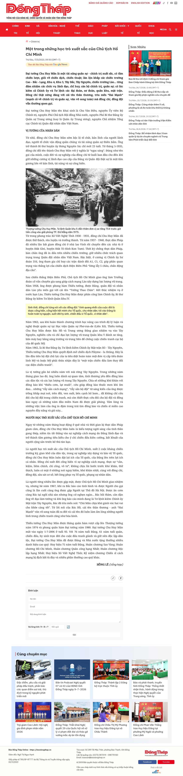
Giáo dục (90, 29)
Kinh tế (27, 29)
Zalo (176, 3)
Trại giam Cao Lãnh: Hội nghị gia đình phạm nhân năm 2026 (32, 728)
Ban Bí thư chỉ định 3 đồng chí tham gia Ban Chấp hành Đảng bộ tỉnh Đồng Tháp (150, 81)
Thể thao (77, 29)
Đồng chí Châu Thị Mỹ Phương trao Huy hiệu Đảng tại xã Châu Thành (110, 728)
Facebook (147, 762)
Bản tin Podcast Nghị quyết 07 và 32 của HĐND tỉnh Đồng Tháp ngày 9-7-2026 (71, 686)
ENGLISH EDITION (140, 3)
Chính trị (15, 29)
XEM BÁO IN (122, 3)
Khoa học (152, 29)
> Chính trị (34, 41)
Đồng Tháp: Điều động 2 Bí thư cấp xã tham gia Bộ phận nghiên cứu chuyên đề (149, 93)
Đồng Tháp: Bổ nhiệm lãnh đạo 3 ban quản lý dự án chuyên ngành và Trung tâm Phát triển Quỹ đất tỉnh (148, 136)
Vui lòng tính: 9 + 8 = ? (38, 627)
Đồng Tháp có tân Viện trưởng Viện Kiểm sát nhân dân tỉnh (150, 122)
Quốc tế (138, 29)
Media (163, 29)
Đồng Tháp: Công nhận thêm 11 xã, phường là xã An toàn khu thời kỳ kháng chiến (149, 107)
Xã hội (38, 29)
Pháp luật (105, 29)
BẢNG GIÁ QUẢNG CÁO (101, 3)
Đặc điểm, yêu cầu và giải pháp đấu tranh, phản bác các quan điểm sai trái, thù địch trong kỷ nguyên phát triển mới (31, 689)
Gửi (74, 635)
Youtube (166, 762)
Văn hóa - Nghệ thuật (56, 29)
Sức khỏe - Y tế (122, 29)
